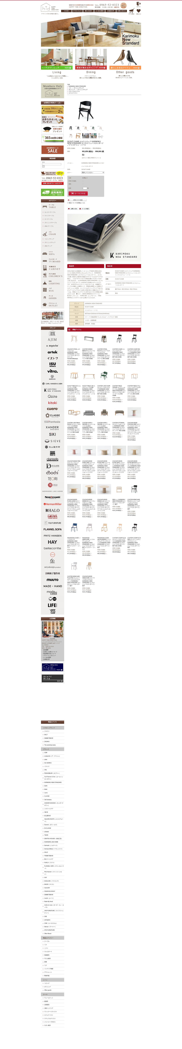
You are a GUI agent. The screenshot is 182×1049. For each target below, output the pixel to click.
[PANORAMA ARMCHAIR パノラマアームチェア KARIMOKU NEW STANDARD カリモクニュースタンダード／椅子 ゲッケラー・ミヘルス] (89, 531)
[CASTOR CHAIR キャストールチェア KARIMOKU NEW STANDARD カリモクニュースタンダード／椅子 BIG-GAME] (119, 343)
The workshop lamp (50, 745)
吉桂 (45, 916)
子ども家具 (47, 958)
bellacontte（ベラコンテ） (52, 881)
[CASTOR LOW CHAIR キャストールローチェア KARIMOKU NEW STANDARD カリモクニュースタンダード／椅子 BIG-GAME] (104, 379)
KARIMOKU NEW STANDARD (77, 86)
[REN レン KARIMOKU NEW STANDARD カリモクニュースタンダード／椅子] (119, 493)
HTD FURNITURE (49, 930)
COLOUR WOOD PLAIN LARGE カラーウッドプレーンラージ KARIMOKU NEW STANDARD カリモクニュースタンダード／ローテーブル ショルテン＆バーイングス (73, 505)
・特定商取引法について (49, 653)
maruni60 (47, 888)
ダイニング (72, 89)
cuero (46, 793)
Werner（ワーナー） (50, 926)
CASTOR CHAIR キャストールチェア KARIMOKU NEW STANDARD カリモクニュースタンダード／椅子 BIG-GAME (118, 353)
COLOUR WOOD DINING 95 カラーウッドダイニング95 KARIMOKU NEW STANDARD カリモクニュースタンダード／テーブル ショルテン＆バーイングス (88, 505)
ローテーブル (49, 219)
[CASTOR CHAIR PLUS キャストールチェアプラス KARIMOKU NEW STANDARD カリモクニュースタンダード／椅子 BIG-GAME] (119, 531)
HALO (46, 852)
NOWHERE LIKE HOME (51, 842)
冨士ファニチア (48, 859)
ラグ (45, 965)
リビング (46, 983)
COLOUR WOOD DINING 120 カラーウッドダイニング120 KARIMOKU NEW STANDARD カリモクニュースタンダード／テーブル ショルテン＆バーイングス (103, 505)
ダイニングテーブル (51, 222)
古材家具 (46, 1004)
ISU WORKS (48, 763)
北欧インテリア (48, 1008)
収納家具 (46, 955)
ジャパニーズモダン (50, 1022)
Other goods (47, 990)
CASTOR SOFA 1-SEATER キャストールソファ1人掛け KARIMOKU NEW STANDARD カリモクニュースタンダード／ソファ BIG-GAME (103, 427)
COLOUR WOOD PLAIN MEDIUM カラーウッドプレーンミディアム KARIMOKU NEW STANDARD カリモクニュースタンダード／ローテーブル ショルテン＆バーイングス (134, 466)
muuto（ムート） (49, 898)
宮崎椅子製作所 (49, 738)
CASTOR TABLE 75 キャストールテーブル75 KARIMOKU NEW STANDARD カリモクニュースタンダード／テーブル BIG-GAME (134, 390)
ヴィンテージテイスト (50, 1011)
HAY (45, 877)
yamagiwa (47, 920)
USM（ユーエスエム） (50, 923)
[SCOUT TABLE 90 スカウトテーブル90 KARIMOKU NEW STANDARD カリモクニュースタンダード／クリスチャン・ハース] (74, 379)
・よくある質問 (46, 657)
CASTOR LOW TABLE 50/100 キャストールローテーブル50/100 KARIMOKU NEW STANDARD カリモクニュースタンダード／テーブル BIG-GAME (73, 427)
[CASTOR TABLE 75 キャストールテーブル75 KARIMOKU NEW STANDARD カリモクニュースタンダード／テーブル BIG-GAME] (134, 379)
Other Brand (47, 933)
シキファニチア (48, 808)
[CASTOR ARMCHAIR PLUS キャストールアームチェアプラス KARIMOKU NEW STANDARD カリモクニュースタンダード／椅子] (134, 493)
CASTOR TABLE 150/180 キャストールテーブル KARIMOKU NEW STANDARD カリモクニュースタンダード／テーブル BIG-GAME (119, 390)
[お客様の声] (121, 11)
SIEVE (46, 812)
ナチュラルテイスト (74, 91)
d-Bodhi (46, 831)
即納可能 (46, 975)
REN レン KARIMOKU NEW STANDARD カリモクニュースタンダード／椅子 (119, 502)
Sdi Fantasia (48, 799)
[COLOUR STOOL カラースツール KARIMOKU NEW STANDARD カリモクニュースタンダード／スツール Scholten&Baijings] (74, 343)
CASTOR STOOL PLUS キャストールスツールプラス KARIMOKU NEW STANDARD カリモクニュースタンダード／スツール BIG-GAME (103, 353)
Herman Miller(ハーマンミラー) (53, 849)
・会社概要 (45, 650)
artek (45, 759)
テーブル (46, 941)
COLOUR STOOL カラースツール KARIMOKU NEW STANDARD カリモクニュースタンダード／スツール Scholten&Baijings (73, 353)
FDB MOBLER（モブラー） (52, 773)
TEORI (46, 835)
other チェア (48, 246)
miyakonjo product (49, 891)
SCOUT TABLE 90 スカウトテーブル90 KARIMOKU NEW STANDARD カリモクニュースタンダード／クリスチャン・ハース (74, 390)
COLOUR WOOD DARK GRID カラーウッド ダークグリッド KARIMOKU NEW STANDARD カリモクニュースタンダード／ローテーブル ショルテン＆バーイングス (88, 466)
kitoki (45, 789)
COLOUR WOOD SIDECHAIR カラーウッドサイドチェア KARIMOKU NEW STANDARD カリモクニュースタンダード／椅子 (88, 581)
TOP (68, 84)
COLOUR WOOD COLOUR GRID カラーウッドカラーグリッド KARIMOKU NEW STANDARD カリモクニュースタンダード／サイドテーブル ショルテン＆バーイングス (134, 428)
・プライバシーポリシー (49, 655)
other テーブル (49, 226)
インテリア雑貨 (48, 968)
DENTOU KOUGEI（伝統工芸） (53, 838)
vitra (45, 770)
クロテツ (46, 731)
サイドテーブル (49, 215)
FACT (46, 734)
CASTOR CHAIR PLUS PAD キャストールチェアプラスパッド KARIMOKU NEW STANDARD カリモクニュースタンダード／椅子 (134, 542)
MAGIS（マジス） (49, 884)
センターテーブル (50, 212)
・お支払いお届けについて (49, 652)
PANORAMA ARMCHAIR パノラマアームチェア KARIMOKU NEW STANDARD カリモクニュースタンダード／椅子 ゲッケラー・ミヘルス (88, 543)
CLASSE (46, 796)
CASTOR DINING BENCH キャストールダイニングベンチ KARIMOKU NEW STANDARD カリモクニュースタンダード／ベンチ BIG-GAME (88, 353)
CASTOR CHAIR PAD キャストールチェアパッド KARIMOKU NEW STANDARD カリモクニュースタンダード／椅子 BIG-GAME (134, 353)
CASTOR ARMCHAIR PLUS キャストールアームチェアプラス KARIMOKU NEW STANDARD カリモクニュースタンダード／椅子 (134, 504)
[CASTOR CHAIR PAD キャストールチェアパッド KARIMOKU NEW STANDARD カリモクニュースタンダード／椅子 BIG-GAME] (134, 343)
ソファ (46, 948)
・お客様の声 (46, 659)
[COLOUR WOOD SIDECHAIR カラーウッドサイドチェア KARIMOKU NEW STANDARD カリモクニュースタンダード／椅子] (89, 570)
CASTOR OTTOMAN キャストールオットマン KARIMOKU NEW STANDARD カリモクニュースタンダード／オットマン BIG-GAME (118, 426)
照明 (45, 962)
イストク (46, 766)
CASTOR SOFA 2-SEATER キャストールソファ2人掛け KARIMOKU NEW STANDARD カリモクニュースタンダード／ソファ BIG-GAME (88, 427)
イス (70, 88)
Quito (45, 786)
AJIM (45, 752)
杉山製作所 (47, 815)
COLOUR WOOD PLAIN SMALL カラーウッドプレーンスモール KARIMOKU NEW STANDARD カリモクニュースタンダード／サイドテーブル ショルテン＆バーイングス (118, 466)
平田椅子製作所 (48, 855)
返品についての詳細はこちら (77, 203)
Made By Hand (48, 901)
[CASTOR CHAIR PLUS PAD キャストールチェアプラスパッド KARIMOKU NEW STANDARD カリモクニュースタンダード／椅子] (134, 531)
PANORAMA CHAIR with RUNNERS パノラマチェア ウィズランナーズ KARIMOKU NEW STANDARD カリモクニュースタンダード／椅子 (104, 542)
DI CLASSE (47, 828)
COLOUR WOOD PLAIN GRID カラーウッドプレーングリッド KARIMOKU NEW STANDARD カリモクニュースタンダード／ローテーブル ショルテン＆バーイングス (103, 466)
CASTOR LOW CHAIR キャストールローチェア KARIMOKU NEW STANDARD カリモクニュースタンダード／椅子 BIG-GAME (103, 390)
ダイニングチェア (79, 88)
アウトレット (48, 972)
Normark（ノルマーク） (51, 845)
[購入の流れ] (66, 11)
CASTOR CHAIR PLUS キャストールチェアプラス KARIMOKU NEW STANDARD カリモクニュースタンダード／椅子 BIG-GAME (119, 542)
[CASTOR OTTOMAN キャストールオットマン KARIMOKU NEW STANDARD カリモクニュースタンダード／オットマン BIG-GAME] (119, 416)
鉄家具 (46, 1001)
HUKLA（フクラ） (49, 862)
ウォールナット (48, 998)
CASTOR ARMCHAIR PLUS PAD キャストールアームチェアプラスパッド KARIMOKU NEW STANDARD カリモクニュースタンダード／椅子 (73, 581)
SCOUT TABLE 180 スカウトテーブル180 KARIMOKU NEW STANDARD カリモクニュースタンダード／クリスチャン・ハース (88, 390)
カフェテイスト (73, 93)
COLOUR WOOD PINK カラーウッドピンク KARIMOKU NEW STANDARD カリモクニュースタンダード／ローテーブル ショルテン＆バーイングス (73, 465)
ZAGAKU (47, 741)
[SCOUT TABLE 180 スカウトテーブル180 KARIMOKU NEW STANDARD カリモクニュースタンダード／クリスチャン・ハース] (89, 379)
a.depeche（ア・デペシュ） (52, 756)
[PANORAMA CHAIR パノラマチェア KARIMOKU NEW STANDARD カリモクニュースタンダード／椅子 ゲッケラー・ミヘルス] (74, 531)
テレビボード (48, 951)
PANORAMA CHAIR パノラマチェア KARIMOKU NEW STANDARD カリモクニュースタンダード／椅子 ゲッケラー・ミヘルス (73, 542)
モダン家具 (47, 1025)
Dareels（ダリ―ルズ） (51, 824)
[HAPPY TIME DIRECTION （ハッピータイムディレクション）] (50, 14)
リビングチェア (49, 239)
